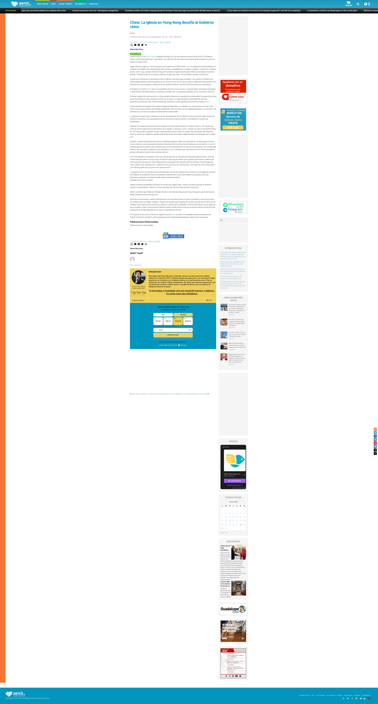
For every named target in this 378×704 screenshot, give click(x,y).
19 (233, 521)
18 (229, 521)
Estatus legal (348, 695)
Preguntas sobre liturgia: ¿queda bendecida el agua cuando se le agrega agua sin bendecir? (237, 322)
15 (244, 517)
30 (222, 528)
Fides (187, 66)
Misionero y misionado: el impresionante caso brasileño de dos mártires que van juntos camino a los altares (271, 11)
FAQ (312, 695)
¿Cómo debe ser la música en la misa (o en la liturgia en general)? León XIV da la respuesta (127, 11)
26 (233, 524)
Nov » (226, 533)
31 (226, 528)
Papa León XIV (42, 4)
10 (226, 517)
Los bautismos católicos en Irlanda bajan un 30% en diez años (195, 11)
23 (222, 524)
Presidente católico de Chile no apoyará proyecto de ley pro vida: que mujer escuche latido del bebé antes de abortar (232, 284)
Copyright (357, 695)
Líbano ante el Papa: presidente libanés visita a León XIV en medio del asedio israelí (232, 264)
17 (226, 521)
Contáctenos (366, 695)
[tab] (227, 650)
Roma (53, 4)
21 (240, 521)
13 (237, 517)
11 (229, 517)
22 (244, 521)
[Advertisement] (173, 374)
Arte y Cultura (165, 42)
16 (222, 521)
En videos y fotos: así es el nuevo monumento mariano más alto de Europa (237, 334)
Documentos (80, 4)
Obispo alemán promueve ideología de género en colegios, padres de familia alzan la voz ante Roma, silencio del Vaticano (237, 358)
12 (233, 517)
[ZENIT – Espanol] (23, 3)
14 (240, 517)
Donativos (93, 4)
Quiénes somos (304, 695)
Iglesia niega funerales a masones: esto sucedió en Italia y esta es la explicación (237, 345)
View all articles (136, 265)
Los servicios (330, 695)
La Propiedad (320, 695)
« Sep (222, 533)
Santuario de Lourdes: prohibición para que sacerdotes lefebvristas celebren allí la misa (232, 271)
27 (237, 524)
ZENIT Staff (153, 42)
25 (229, 524)
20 (237, 521)
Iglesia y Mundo (65, 4)
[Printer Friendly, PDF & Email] (135, 54)
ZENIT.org (150, 56)
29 (244, 524)
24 (226, 524)
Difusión (339, 695)
